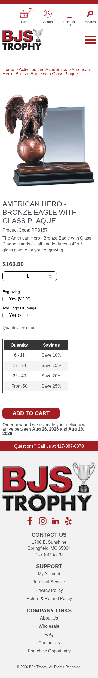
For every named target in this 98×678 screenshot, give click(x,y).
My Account (49, 573)
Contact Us (49, 642)
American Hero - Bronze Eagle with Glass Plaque (46, 71)
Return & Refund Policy (49, 598)
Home (8, 69)
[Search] (90, 14)
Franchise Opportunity (49, 651)
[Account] (48, 14)
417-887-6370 (70, 446)
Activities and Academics (43, 69)
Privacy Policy (49, 590)
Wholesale (49, 626)
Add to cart (31, 413)
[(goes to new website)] (30, 521)
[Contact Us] (69, 14)
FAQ (49, 634)
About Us (49, 618)
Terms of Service (49, 582)
